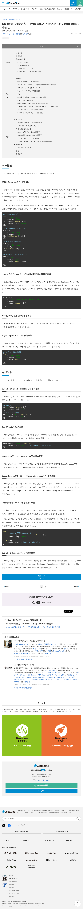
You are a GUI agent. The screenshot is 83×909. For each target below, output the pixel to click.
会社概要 (11, 887)
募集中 (66, 649)
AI (9, 9)
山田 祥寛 (25, 34)
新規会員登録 (42, 785)
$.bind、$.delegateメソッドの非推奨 (30, 113)
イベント (19, 94)
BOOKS (69, 840)
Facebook (47, 653)
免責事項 (11, 884)
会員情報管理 (13, 881)
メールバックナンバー (42, 780)
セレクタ (19, 119)
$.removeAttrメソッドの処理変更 (29, 132)
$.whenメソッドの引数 (25, 68)
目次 (41, 46)
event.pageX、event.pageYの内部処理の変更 (33, 103)
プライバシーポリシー (15, 894)
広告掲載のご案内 (62, 831)
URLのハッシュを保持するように (29, 88)
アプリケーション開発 (21, 9)
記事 (41, 651)
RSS (49, 651)
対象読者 (19, 56)
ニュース (5, 840)
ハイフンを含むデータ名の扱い (28, 138)
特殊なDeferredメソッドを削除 (28, 81)
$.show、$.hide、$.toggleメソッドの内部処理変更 (35, 141)
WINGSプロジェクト (23, 644)
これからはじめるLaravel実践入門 (41, 679)
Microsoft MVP (50, 670)
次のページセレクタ (41, 577)
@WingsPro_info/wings (22, 653)
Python (59, 9)
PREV (7, 587)
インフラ (34, 9)
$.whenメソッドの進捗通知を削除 (29, 71)
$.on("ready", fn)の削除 (25, 100)
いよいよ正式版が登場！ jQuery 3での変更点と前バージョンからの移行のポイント (34, 627)
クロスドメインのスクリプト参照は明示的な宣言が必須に (37, 84)
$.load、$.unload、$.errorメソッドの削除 (32, 97)
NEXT (76, 587)
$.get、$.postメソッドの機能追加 (29, 91)
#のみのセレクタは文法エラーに (29, 126)
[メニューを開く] (3, 3)
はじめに (19, 53)
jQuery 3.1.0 (20, 144)
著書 (36, 651)
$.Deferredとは (23, 62)
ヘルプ (11, 875)
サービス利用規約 (14, 891)
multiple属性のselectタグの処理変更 (30, 135)
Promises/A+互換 (23, 65)
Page (7, 62)
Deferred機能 (20, 59)
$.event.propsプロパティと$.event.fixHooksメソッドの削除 (38, 106)
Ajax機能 (19, 78)
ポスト (69, 611)
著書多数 (27, 682)
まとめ (18, 151)
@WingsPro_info (59, 651)
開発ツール (69, 9)
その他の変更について (23, 129)
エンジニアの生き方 (47, 9)
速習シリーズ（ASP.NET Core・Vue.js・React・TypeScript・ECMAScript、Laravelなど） (45, 676)
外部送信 (11, 897)
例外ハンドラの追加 (24, 147)
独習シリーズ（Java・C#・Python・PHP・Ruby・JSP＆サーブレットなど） (46, 673)
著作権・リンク (13, 878)
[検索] (4, 8)
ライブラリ (5, 38)
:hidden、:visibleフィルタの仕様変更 (30, 122)
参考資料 (19, 154)
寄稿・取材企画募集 (22, 831)
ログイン (42, 791)
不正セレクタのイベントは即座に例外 (30, 109)
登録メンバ (37, 649)
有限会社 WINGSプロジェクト (47, 644)
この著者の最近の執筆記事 (23, 659)
